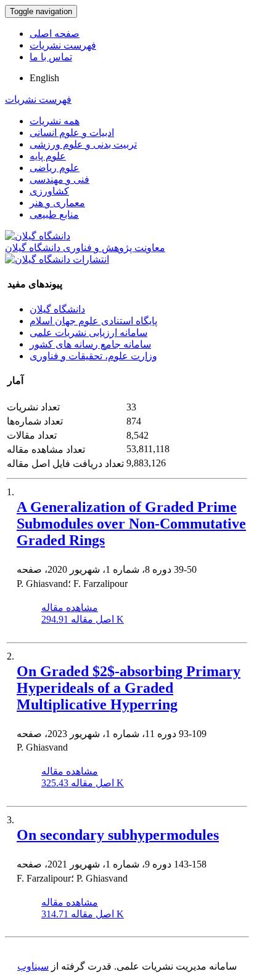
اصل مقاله (82, 619)
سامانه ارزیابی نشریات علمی (88, 332)
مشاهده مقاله (69, 607)
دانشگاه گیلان (57, 309)
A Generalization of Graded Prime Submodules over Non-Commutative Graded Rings (131, 523)
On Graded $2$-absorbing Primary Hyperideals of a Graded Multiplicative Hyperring (128, 687)
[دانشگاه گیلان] (37, 236)
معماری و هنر (57, 202)
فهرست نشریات (63, 45)
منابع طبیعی (54, 214)
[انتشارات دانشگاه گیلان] (57, 259)
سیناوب (33, 966)
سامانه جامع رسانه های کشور (90, 344)
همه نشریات (55, 121)
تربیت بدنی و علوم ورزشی (83, 144)
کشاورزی (49, 191)
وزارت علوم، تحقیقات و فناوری (93, 356)
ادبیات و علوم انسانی (72, 132)
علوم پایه (48, 156)
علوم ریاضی (55, 167)
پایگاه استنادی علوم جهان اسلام (93, 321)
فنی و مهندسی (59, 179)
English (44, 78)
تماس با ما (51, 57)
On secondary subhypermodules (118, 835)
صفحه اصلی (55, 33)
